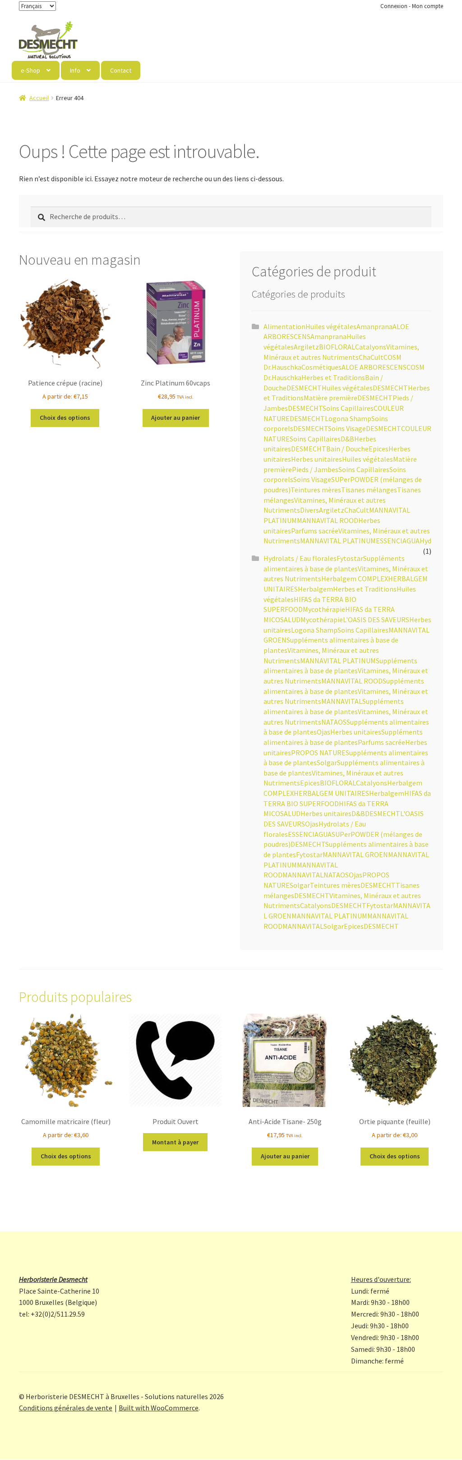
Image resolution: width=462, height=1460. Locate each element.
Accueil (39, 98)
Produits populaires (75, 997)
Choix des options (65, 417)
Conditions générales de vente (65, 1407)
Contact (120, 70)
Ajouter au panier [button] (175, 417)
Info (75, 70)
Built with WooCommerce (159, 1407)
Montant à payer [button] (175, 1142)
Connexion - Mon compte (411, 6)
